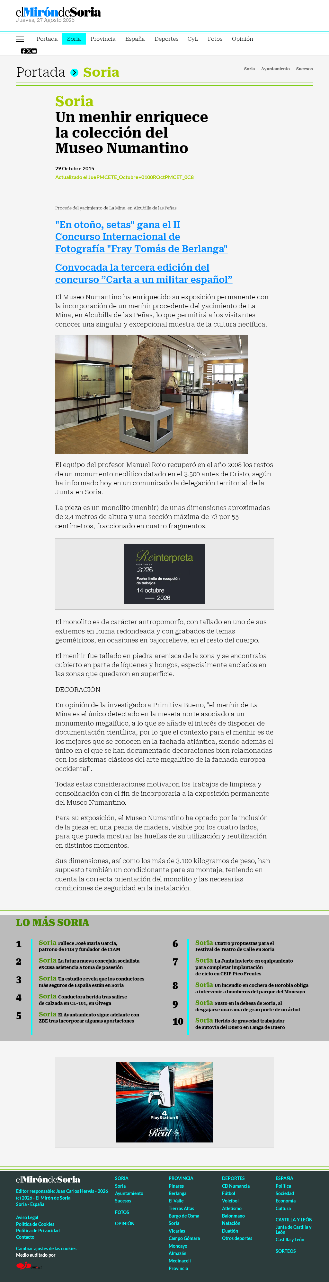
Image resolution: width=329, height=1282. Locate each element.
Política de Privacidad (38, 1230)
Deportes (166, 39)
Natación (231, 1223)
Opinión (242, 39)
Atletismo (232, 1208)
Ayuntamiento (275, 69)
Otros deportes (237, 1238)
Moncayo (178, 1246)
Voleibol (230, 1200)
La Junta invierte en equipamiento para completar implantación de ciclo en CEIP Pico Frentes (244, 967)
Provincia (103, 39)
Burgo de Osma (184, 1215)
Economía (286, 1200)
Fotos (215, 39)
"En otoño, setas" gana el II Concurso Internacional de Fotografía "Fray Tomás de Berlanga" (141, 237)
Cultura (283, 1208)
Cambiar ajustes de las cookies (46, 1248)
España (135, 39)
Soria (74, 39)
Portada (47, 39)
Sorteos (286, 1251)
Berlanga (177, 1193)
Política (283, 1186)
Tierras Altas (181, 1208)
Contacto (25, 1237)
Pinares (176, 1186)
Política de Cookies (35, 1224)
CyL (193, 39)
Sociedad (285, 1193)
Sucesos (304, 69)
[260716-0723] (164, 1102)
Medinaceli (180, 1260)
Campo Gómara (184, 1238)
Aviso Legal (27, 1217)
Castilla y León (294, 1219)
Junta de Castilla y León (293, 1229)
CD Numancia (236, 1186)
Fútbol (228, 1193)
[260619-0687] (164, 573)
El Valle (176, 1200)
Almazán (177, 1253)
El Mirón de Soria (80, 12)
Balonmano (233, 1215)
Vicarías (177, 1231)
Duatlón (230, 1231)
